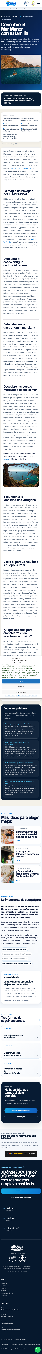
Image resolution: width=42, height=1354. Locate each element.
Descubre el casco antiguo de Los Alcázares (29, 119)
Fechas (3, 1286)
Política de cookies (10, 695)
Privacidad (13, 1344)
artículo (6, 459)
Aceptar (21, 681)
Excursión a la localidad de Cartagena (11, 130)
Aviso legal (4, 1344)
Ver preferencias (21, 692)
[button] (39, 661)
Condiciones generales (32, 1344)
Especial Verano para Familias (21, 168)
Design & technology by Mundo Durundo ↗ (13, 1349)
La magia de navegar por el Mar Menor (11, 119)
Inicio (2, 9)
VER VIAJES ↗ (21, 1191)
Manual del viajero (7, 1293)
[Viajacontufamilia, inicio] (11, 3)
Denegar (21, 687)
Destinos (4, 1283)
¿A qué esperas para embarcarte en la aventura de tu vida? (10, 136)
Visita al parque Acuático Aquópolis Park (29, 130)
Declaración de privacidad (23, 695)
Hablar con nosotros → (21, 1111)
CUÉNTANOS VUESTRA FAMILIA (21, 1197)
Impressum (34, 695)
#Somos (3, 1290)
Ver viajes (21, 1117)
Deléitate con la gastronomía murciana (10, 125)
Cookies (20, 1344)
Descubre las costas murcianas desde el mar (29, 125)
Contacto (4, 1295)
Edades (3, 1288)
